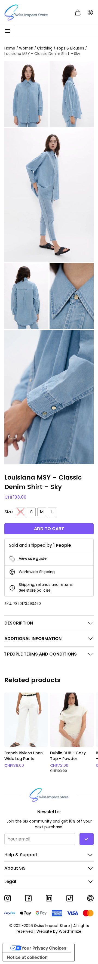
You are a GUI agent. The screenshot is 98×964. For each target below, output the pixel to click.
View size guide (33, 558)
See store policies (35, 590)
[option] (26, 732)
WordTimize (70, 931)
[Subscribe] (86, 839)
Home (9, 48)
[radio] (20, 512)
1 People (62, 545)
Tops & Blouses (70, 48)
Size (9, 512)
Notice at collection (27, 957)
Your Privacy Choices (43, 948)
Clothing (45, 48)
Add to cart (49, 529)
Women (26, 48)
